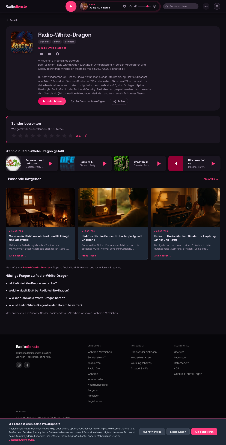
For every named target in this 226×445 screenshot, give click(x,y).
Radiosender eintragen (144, 352)
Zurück (13, 20)
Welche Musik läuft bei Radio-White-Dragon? (39, 290)
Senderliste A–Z (97, 357)
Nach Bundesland (98, 384)
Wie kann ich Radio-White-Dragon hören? (37, 298)
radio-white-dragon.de (53, 47)
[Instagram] (19, 365)
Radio (16, 6)
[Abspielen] (50, 163)
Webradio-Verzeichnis (106, 313)
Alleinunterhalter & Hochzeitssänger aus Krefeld (43, 417)
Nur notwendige (152, 431)
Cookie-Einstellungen (188, 374)
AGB (176, 368)
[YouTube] (41, 54)
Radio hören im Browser (36, 267)
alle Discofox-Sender (36, 313)
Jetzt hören (54, 101)
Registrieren (95, 401)
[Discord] (49, 54)
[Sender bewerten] (130, 6)
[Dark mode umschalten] (206, 6)
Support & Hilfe (139, 368)
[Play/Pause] (71, 6)
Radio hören (94, 368)
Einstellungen (178, 431)
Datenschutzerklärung (21, 439)
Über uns (179, 352)
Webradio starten (141, 357)
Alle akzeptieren (204, 431)
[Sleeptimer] (154, 6)
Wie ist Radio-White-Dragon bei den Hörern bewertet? (45, 305)
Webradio (93, 373)
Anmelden (93, 395)
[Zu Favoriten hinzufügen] (124, 6)
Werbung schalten (141, 363)
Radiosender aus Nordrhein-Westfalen (71, 313)
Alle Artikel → (211, 178)
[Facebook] (57, 54)
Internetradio (95, 379)
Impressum (180, 357)
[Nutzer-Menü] (217, 6)
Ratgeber (93, 390)
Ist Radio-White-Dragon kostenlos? (33, 283)
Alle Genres (94, 363)
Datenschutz (181, 363)
